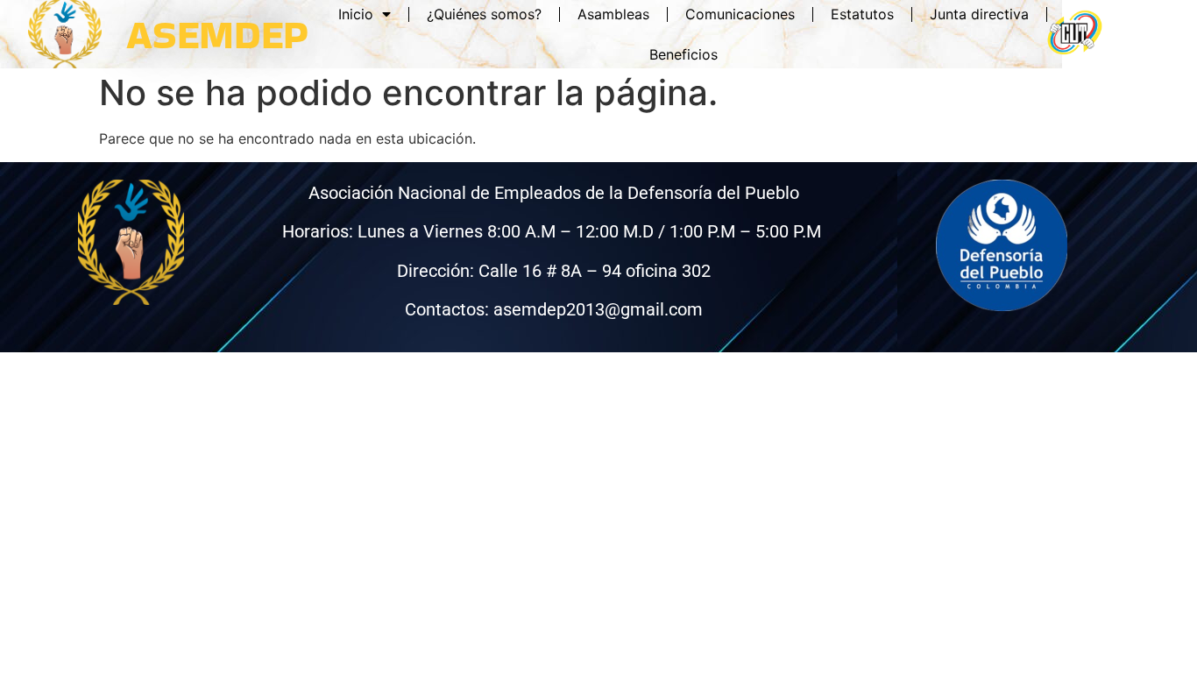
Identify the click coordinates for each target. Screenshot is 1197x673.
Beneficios (683, 54)
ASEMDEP (217, 34)
